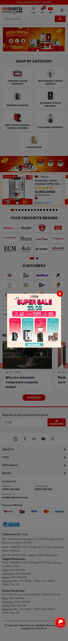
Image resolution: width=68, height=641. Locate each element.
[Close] (60, 294)
